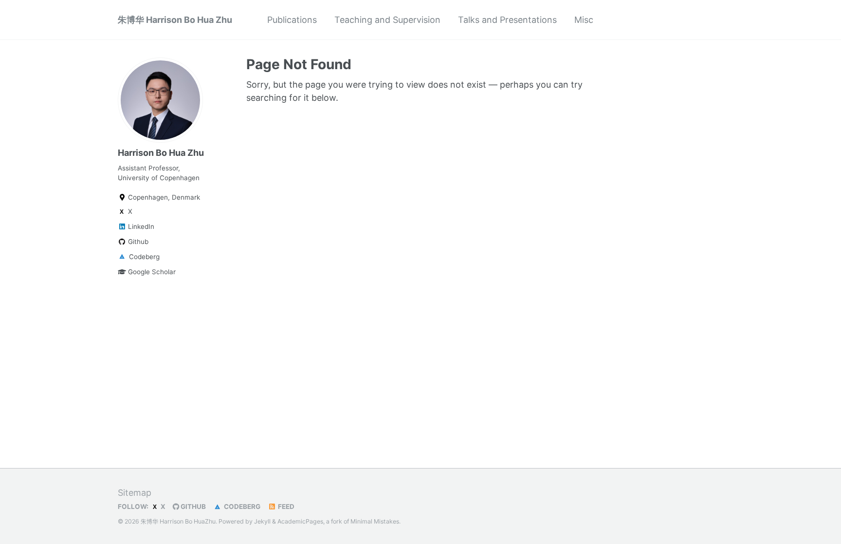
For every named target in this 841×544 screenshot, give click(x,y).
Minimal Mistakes (374, 521)
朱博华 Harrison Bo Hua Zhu (175, 20)
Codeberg (143, 257)
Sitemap (134, 493)
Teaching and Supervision (387, 20)
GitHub (192, 506)
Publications (292, 20)
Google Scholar (151, 272)
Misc (583, 20)
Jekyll (262, 521)
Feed (285, 506)
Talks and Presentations (507, 20)
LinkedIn (140, 226)
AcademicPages (300, 521)
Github (137, 241)
